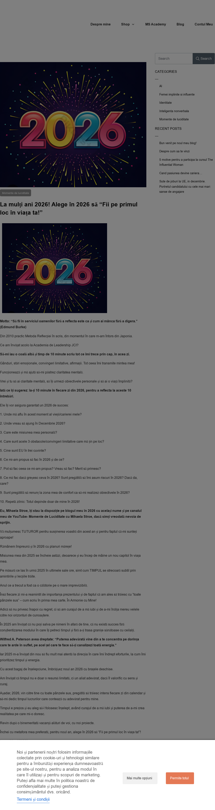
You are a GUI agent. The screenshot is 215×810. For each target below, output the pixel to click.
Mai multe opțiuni (139, 778)
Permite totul (179, 778)
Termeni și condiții (33, 799)
